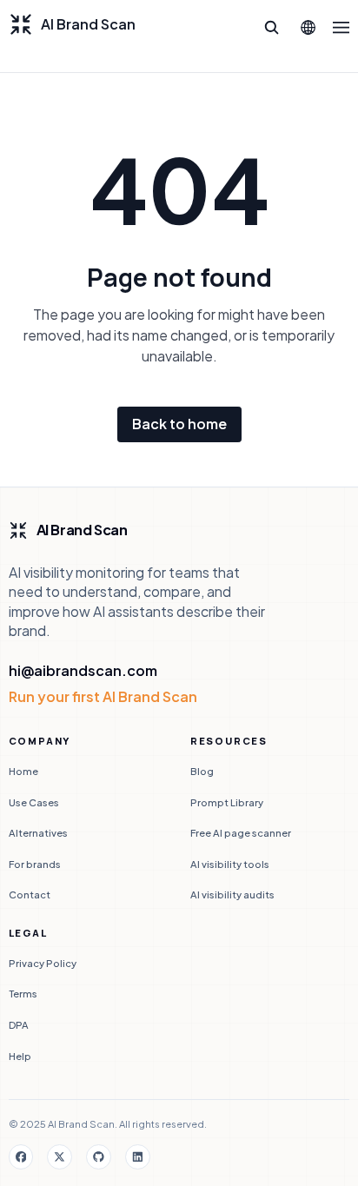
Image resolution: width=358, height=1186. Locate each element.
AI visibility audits (232, 894)
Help (20, 1056)
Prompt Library (226, 802)
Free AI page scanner (240, 832)
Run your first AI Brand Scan (103, 696)
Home (23, 771)
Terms (23, 993)
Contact (29, 894)
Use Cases (34, 802)
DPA (19, 1024)
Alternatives (38, 832)
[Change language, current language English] (308, 28)
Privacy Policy (42, 963)
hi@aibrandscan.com (83, 670)
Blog (202, 771)
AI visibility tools (229, 864)
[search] (272, 28)
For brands (35, 864)
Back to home (179, 423)
